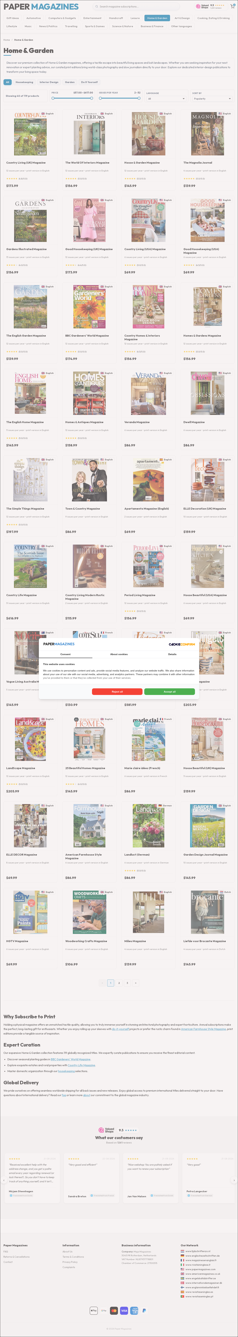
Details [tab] (172, 654)
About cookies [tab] (119, 654)
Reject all (117, 691)
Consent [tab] (65, 654)
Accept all (170, 691)
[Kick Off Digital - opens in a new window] (182, 644)
